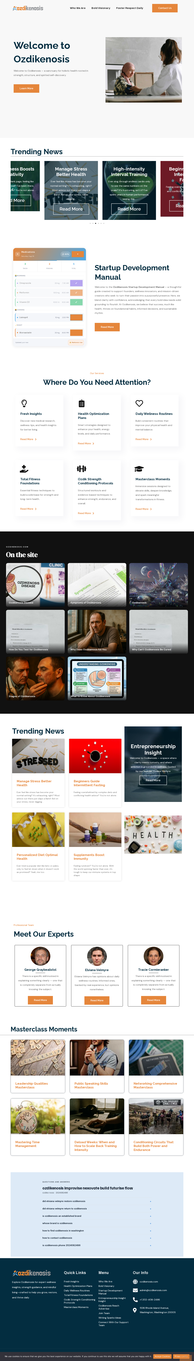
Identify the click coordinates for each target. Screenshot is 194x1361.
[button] (12, 189)
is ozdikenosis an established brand (61, 1216)
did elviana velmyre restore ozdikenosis (63, 1201)
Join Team (104, 1313)
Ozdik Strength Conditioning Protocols (79, 1301)
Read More (38, 209)
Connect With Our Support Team (114, 1324)
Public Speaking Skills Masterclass (91, 1085)
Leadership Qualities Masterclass (31, 1085)
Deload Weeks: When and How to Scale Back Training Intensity (95, 1146)
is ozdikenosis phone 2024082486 (61, 1245)
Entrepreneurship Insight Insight (112, 1300)
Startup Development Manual (111, 1292)
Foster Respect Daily (129, 8)
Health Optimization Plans (78, 1286)
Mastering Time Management (27, 1144)
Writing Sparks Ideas (110, 1317)
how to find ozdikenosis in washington (63, 1230)
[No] (186, 1358)
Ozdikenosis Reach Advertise (109, 1307)
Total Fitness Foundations (78, 1295)
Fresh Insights (71, 1281)
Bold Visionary (101, 8)
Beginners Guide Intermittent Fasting (89, 783)
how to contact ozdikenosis (57, 1238)
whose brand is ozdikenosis (57, 1223)
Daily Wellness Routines (77, 1290)
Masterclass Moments (76, 1307)
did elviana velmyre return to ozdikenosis (64, 1208)
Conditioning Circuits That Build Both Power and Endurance (154, 1146)
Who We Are (77, 8)
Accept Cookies (162, 1356)
